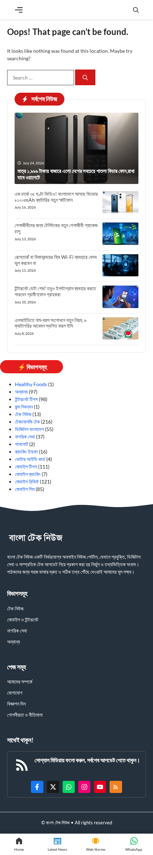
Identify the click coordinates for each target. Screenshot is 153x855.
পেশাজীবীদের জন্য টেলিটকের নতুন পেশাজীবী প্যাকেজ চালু (56, 228)
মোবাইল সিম (25, 489)
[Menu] (19, 10)
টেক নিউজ (23, 414)
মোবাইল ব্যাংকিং (28, 474)
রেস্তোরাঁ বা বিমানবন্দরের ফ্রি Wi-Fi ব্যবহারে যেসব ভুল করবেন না (56, 260)
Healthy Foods (31, 384)
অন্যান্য (21, 392)
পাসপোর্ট (21, 444)
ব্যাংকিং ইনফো (26, 452)
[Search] (85, 78)
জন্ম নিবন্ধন (24, 407)
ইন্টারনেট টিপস (26, 399)
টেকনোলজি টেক (27, 422)
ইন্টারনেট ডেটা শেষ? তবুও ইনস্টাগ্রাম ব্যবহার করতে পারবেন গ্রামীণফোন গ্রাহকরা (55, 291)
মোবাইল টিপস (26, 467)
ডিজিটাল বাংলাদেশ (29, 429)
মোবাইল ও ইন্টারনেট (22, 619)
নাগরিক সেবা (25, 437)
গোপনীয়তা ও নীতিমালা (25, 715)
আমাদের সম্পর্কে (19, 682)
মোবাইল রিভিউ (27, 481)
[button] (136, 10)
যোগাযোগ (14, 693)
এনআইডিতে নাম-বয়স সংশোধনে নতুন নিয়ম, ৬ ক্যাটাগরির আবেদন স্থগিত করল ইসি (50, 323)
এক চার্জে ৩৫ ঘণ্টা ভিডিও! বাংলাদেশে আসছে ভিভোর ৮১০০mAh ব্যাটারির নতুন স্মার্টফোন (56, 197)
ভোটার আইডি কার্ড (30, 459)
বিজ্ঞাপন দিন (16, 704)
